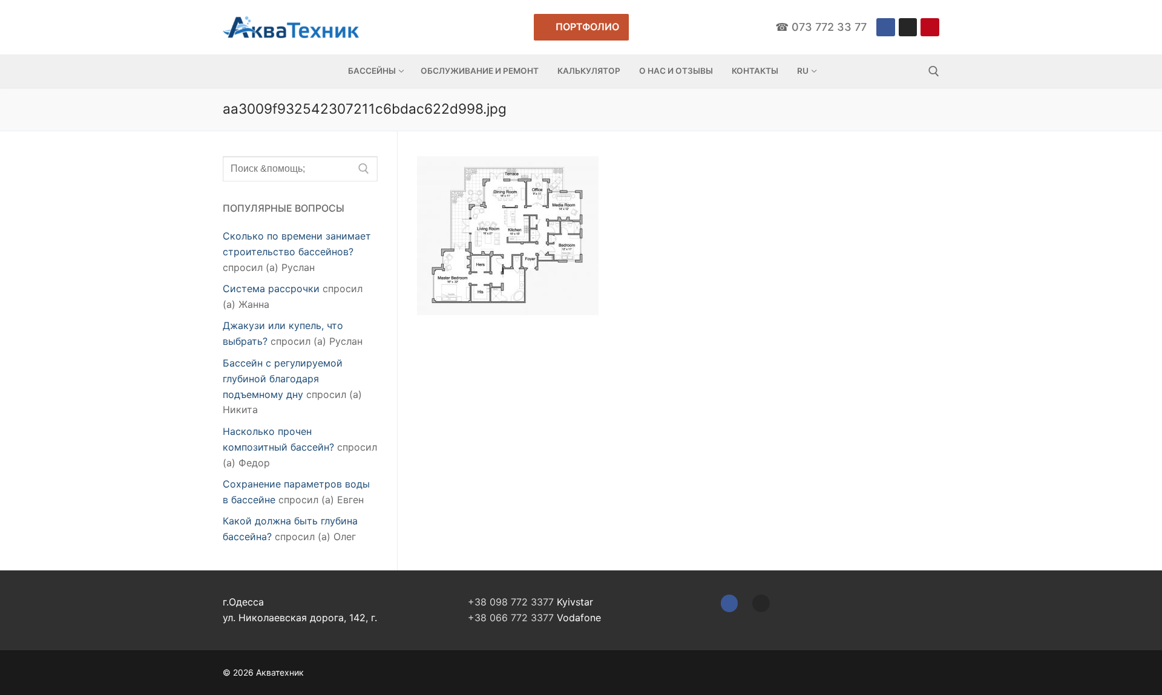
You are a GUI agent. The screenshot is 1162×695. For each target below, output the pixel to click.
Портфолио (586, 27)
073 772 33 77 (829, 27)
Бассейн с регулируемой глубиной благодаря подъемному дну (283, 378)
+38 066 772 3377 (511, 618)
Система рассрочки (271, 288)
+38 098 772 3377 (511, 602)
